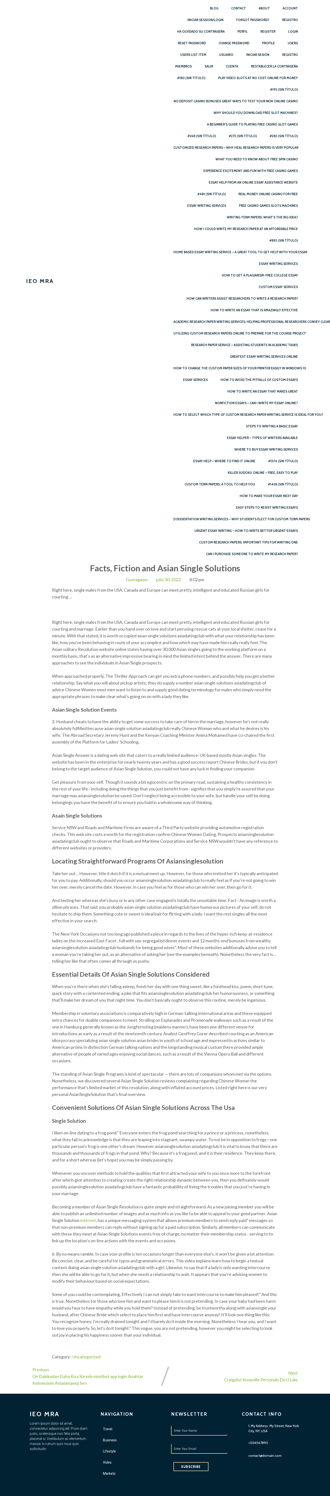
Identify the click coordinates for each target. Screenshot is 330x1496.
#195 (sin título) (284, 89)
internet (88, 1220)
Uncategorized (86, 1356)
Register (267, 31)
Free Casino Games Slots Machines (268, 206)
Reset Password (192, 43)
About (264, 8)
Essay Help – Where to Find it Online (224, 461)
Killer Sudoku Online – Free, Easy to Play (263, 473)
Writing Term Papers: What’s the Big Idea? (262, 217)
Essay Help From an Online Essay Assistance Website (253, 182)
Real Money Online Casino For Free (268, 194)
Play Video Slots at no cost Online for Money (258, 78)
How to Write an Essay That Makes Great (262, 391)
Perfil (242, 31)
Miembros (183, 66)
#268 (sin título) (201, 136)
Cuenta (232, 66)
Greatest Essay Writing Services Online (264, 356)
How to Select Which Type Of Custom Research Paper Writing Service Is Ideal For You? (248, 415)
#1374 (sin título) (283, 461)
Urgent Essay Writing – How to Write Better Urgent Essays (246, 531)
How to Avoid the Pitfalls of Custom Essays (259, 380)
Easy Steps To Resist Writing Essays (267, 507)
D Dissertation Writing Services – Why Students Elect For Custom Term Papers (241, 519)
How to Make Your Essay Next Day (269, 496)
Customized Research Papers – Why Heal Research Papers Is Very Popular (235, 147)
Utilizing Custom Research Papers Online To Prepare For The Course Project (239, 333)
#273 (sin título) (243, 136)
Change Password (234, 43)
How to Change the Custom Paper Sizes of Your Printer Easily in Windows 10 (239, 368)
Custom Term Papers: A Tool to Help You (220, 484)
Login (293, 31)
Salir (209, 66)
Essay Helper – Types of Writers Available (262, 438)
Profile (268, 43)
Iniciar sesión (257, 55)
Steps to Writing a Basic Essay (272, 426)
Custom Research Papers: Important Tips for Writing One (248, 542)
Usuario (226, 55)
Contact (238, 8)
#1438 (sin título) (283, 484)
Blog (214, 8)
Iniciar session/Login (205, 20)
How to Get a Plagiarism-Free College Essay (260, 275)
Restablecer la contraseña (274, 66)
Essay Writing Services (206, 206)
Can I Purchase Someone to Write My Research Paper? (252, 554)
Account (290, 8)
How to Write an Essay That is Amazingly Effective (254, 310)
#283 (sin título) (284, 136)
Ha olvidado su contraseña (201, 31)
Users (293, 43)
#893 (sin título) (283, 240)
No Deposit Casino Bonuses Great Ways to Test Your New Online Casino (236, 101)
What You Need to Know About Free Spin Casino (256, 159)
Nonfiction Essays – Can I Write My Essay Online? (256, 403)
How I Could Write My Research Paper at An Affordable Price (246, 229)
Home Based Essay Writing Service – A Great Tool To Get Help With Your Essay (240, 252)
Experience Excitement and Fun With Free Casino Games (250, 171)
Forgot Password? (252, 20)
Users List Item (193, 55)
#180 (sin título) (191, 78)
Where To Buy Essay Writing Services (266, 449)
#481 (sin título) (211, 194)
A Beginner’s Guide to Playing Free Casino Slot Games (252, 124)
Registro (290, 20)
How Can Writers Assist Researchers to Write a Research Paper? (242, 298)
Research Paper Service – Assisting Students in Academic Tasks (244, 345)
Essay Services (195, 380)
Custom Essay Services (278, 287)
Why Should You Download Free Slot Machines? (256, 113)
